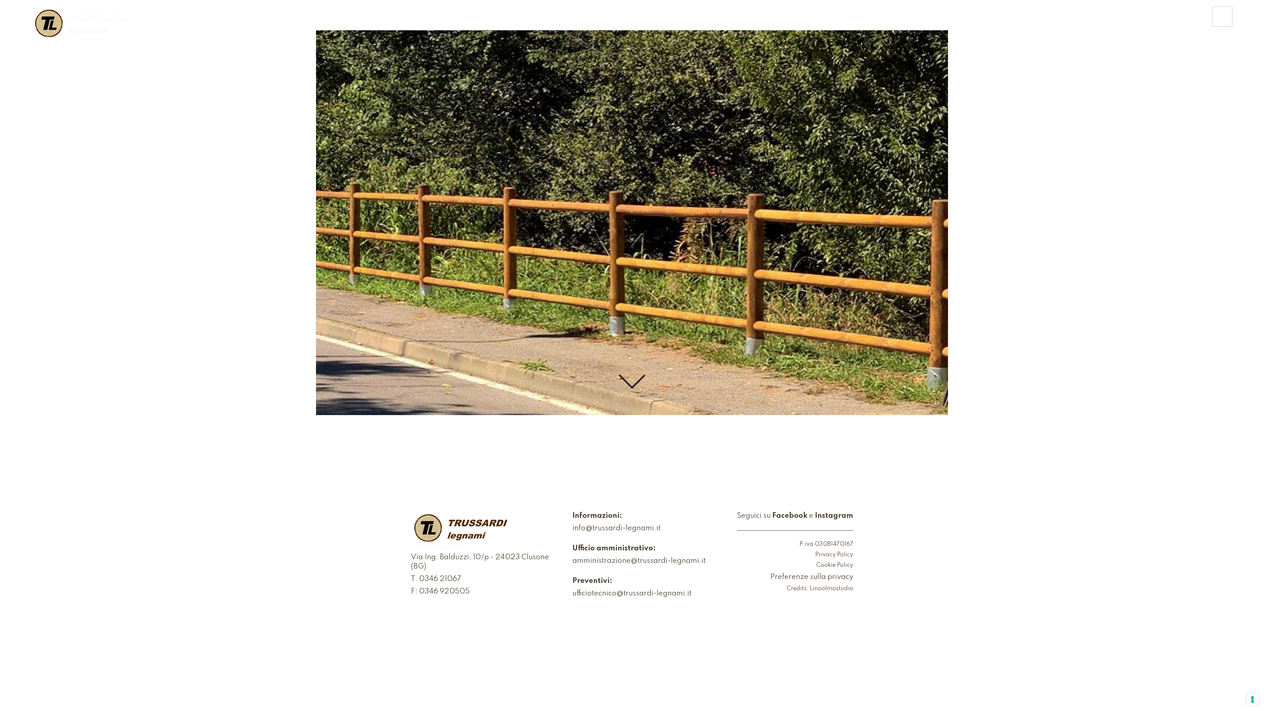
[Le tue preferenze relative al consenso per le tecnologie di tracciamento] (1252, 699)
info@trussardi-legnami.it (616, 528)
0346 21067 (440, 579)
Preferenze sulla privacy (811, 577)
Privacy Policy (834, 554)
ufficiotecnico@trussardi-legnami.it (632, 593)
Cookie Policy (834, 565)
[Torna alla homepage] (81, 24)
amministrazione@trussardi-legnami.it (639, 561)
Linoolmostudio (831, 588)
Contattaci (1180, 21)
